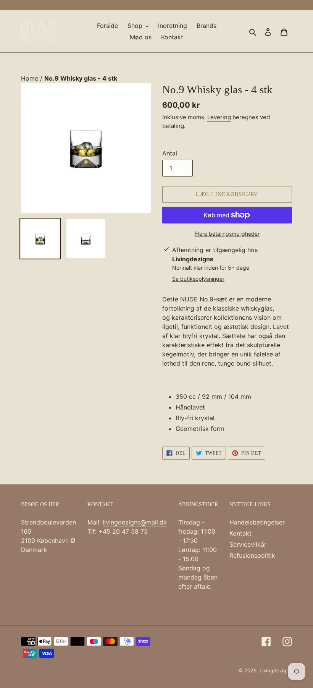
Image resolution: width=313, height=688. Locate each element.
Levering (219, 117)
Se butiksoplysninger (198, 278)
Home (30, 78)
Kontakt (240, 533)
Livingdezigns (276, 670)
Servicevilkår (247, 544)
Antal (169, 153)
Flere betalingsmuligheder (227, 233)
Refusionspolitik (252, 555)
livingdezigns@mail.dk (135, 522)
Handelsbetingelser (257, 522)
